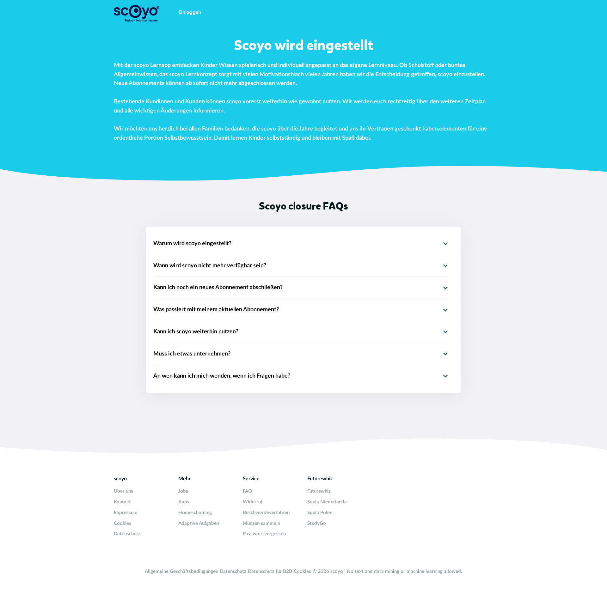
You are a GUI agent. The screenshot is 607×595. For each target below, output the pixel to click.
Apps (183, 502)
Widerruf (252, 502)
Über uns (123, 491)
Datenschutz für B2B (270, 571)
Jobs (183, 491)
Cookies (122, 523)
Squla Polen (319, 512)
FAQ (247, 491)
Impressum (126, 512)
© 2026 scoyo (328, 571)
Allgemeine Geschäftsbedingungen (181, 571)
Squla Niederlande (327, 502)
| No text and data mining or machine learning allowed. (403, 571)
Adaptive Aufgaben (198, 523)
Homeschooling (195, 512)
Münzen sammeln (261, 523)
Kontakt (122, 502)
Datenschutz (127, 533)
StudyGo (316, 523)
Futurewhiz (319, 491)
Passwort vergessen (264, 533)
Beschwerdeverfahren (266, 512)
